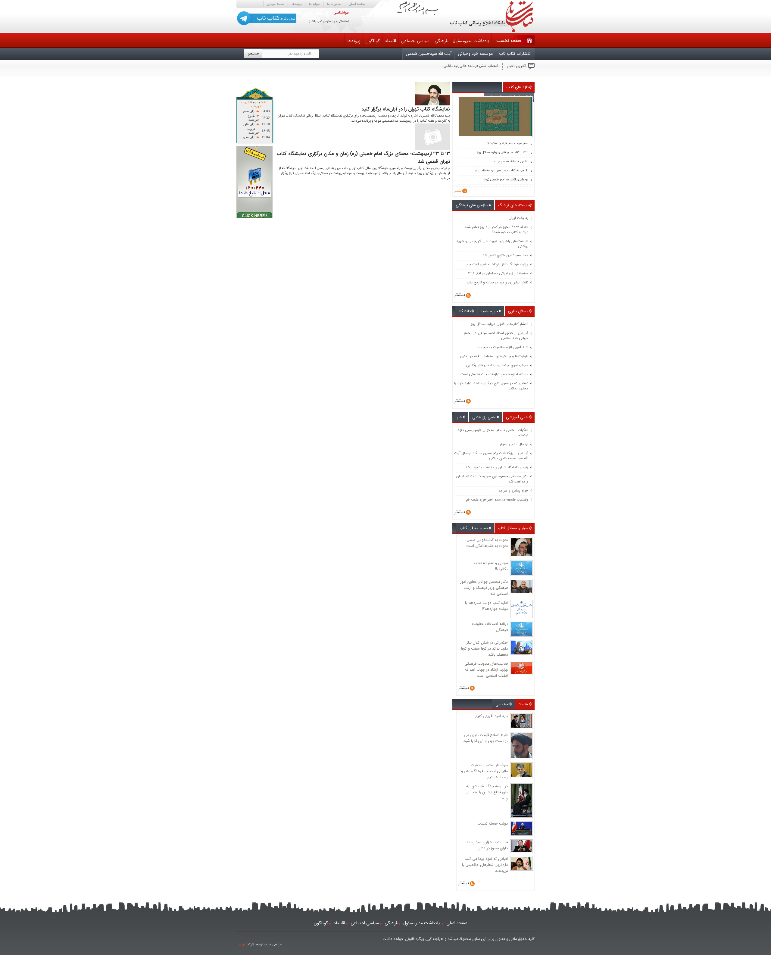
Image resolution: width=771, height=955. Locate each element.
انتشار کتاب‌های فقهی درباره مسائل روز (502, 152)
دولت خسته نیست (492, 824)
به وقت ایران (518, 217)
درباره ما (314, 4)
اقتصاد (390, 41)
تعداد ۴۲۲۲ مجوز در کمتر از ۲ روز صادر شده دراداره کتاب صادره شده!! (496, 229)
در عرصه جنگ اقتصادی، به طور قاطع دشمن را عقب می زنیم (486, 792)
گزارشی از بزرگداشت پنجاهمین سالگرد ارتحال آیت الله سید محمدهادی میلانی (491, 456)
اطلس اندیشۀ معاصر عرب (511, 161)
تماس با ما (334, 4)
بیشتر (457, 190)
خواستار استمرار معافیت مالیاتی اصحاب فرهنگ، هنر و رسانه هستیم (484, 771)
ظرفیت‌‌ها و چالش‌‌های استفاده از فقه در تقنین (494, 356)
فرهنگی (441, 41)
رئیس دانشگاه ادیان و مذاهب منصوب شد (496, 467)
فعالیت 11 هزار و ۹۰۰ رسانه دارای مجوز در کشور (487, 845)
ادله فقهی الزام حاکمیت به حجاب (503, 347)
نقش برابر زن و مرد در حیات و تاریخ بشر (497, 282)
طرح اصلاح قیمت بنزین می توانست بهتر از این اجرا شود (485, 738)
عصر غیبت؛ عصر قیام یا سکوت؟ (508, 143)
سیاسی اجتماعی (415, 41)
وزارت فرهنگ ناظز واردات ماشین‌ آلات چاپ (496, 264)
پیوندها (296, 4)
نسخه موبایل (275, 4)
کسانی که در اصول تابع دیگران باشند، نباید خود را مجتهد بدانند (491, 386)
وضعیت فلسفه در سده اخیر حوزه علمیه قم (497, 499)
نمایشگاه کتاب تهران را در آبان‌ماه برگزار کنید (405, 109)
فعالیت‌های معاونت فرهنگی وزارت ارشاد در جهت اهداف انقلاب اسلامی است (486, 670)
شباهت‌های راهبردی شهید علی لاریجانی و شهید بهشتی (492, 244)
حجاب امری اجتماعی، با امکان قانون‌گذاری (497, 365)
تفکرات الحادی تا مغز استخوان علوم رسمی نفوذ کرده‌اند (492, 432)
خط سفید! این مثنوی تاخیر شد (505, 255)
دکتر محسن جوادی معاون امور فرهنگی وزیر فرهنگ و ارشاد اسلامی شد (484, 588)
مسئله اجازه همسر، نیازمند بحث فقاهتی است (494, 374)
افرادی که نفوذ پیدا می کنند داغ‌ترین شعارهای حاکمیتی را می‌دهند (485, 865)
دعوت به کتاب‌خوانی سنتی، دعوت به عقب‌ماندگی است (486, 543)
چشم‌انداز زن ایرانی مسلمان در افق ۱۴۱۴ (498, 273)
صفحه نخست (508, 40)
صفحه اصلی (357, 4)
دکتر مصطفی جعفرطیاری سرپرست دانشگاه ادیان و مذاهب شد (492, 479)
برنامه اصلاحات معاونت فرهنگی (490, 627)
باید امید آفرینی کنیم (491, 716)
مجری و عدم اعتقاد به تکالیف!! (491, 566)
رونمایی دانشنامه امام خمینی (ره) (506, 179)
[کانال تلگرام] (266, 18)
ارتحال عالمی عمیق (514, 444)
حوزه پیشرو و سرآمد (513, 490)
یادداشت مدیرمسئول (471, 41)
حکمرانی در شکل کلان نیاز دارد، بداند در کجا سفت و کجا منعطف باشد (484, 649)
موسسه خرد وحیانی (475, 53)
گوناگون (372, 41)
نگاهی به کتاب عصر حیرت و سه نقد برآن (501, 170)
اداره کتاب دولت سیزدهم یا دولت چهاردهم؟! (486, 606)
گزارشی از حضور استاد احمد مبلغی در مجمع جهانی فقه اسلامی (496, 335)
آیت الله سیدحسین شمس (428, 53)
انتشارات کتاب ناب (515, 53)
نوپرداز (240, 944)
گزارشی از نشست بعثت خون (476, 66)
